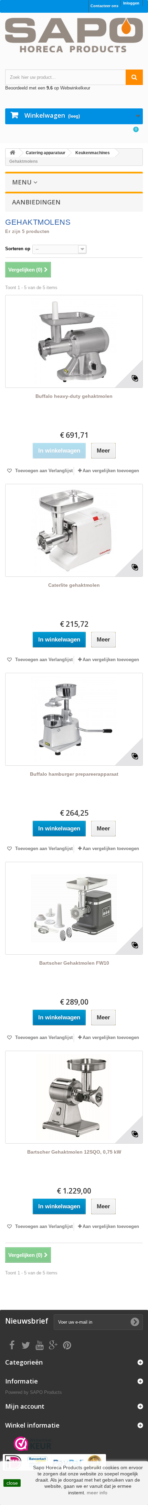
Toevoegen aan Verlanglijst (43, 470)
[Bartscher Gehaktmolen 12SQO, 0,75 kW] (74, 1097)
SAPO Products (46, 1392)
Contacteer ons (104, 6)
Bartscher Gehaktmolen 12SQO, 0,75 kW (74, 1152)
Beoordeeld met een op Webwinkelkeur (47, 88)
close (12, 1483)
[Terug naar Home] (12, 153)
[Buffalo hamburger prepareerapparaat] (74, 719)
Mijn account (24, 1406)
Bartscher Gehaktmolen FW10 (74, 963)
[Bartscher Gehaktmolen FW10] (74, 908)
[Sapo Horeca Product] (74, 35)
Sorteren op (17, 248)
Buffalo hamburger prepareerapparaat (74, 774)
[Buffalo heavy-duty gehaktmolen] (74, 341)
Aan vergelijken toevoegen (111, 470)
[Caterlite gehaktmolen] (74, 530)
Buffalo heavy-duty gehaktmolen (74, 396)
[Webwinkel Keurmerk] (32, 1443)
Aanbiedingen (36, 202)
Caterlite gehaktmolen (74, 585)
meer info (97, 1492)
